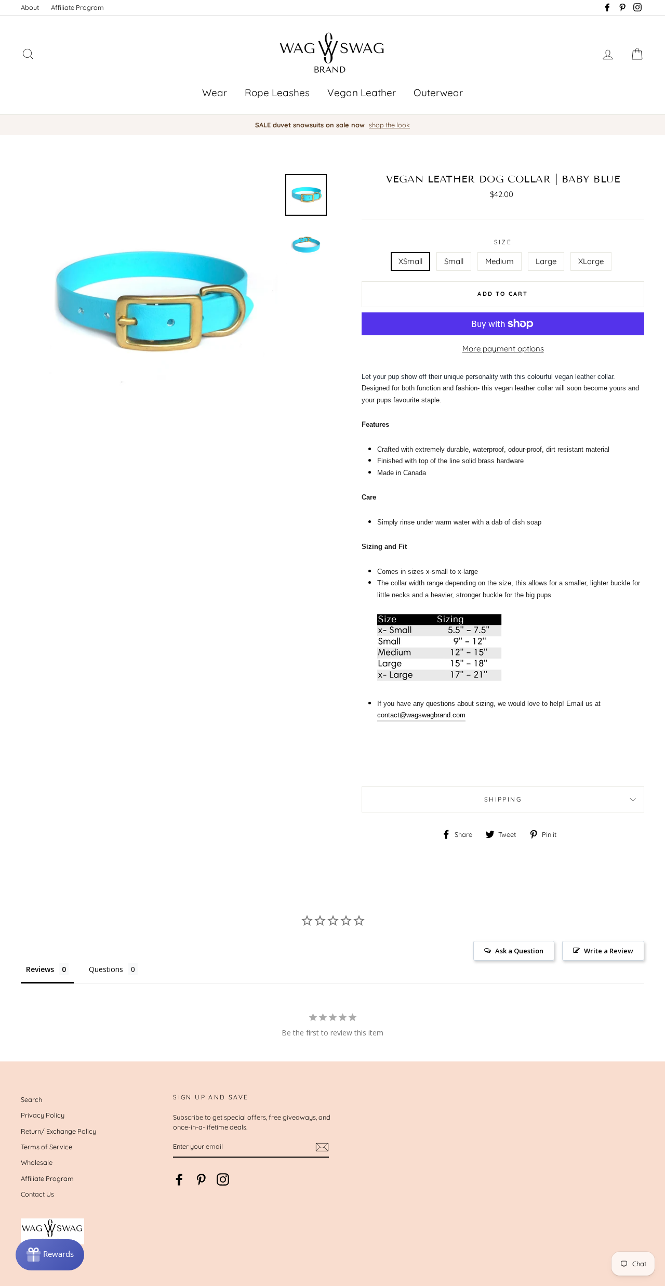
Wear (214, 92)
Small (453, 261)
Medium (499, 261)
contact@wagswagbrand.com (421, 715)
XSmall (410, 261)
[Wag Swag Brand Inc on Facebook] (179, 1179)
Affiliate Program (77, 7)
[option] (332, 125)
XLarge (591, 261)
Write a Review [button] (608, 950)
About (30, 7)
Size (503, 242)
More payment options (503, 348)
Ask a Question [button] (519, 950)
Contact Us (37, 1194)
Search (31, 1099)
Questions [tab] (106, 969)
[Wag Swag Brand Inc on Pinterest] (201, 1179)
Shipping (503, 799)
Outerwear (438, 92)
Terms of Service (46, 1147)
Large (546, 261)
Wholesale (36, 1162)
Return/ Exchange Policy (58, 1131)
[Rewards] (50, 1254)
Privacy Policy (42, 1115)
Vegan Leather (361, 92)
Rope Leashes (277, 92)
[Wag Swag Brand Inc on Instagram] (223, 1179)
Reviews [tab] (40, 969)
